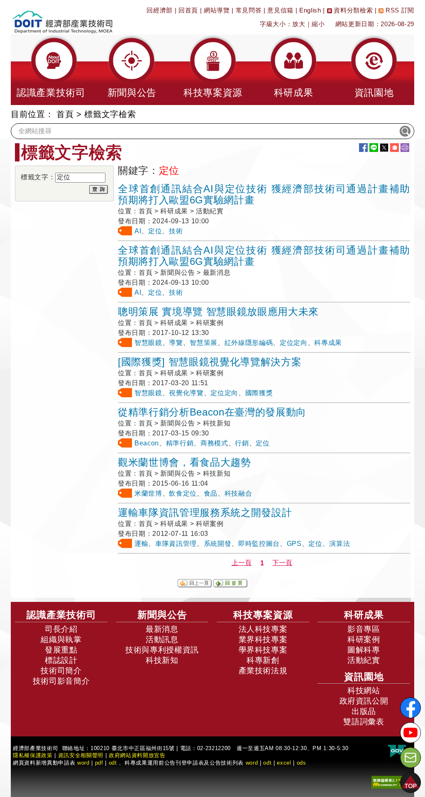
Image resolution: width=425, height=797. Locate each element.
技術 (176, 231)
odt (113, 763)
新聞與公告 (162, 614)
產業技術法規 (263, 670)
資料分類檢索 (352, 10)
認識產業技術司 (61, 614)
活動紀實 (363, 660)
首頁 (64, 114)
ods (301, 763)
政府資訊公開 (364, 701)
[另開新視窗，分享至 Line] (374, 147)
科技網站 (363, 690)
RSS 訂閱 (398, 10)
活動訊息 (162, 639)
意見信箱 (280, 10)
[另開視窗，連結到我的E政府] (397, 751)
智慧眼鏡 (148, 342)
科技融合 (238, 493)
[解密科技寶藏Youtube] (410, 732)
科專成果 (328, 342)
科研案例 (363, 639)
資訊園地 (364, 676)
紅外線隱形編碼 (249, 342)
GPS (294, 543)
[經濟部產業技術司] (62, 16)
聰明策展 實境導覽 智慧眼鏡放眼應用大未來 (218, 311)
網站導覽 (217, 10)
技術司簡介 (61, 670)
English (310, 10)
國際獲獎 (259, 392)
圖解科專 (363, 649)
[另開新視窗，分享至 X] (384, 147)
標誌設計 (61, 660)
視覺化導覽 (186, 392)
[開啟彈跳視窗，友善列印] (405, 147)
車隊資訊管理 (176, 543)
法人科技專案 (263, 629)
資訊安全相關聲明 (80, 755)
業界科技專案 (263, 639)
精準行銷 (180, 443)
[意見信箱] (410, 757)
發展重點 (61, 649)
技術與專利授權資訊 (162, 649)
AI (137, 231)
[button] (51, 69)
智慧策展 (203, 342)
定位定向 (294, 342)
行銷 (242, 443)
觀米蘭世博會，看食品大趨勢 (184, 462)
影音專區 (363, 629)
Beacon (146, 443)
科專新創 (263, 660)
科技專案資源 (263, 614)
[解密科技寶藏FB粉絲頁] (410, 707)
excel (284, 763)
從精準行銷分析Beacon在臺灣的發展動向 (212, 412)
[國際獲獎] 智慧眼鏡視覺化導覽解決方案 (209, 361)
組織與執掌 (61, 639)
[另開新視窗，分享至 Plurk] (394, 147)
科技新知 (162, 660)
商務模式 (214, 443)
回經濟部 (160, 10)
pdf (99, 763)
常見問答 (249, 10)
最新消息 (162, 629)
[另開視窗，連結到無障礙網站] (389, 781)
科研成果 (364, 614)
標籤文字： (38, 177)
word (252, 763)
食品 (210, 493)
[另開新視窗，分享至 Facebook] (363, 147)
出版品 (364, 711)
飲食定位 (183, 493)
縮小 (318, 23)
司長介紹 (61, 629)
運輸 (141, 543)
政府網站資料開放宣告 (137, 755)
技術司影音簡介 (61, 681)
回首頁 (188, 10)
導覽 (176, 342)
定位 (155, 231)
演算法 (339, 543)
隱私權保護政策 (33, 755)
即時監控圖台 (259, 543)
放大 (298, 23)
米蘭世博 (148, 493)
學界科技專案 (263, 649)
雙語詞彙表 (363, 721)
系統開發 (218, 543)
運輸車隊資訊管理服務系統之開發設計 (205, 512)
